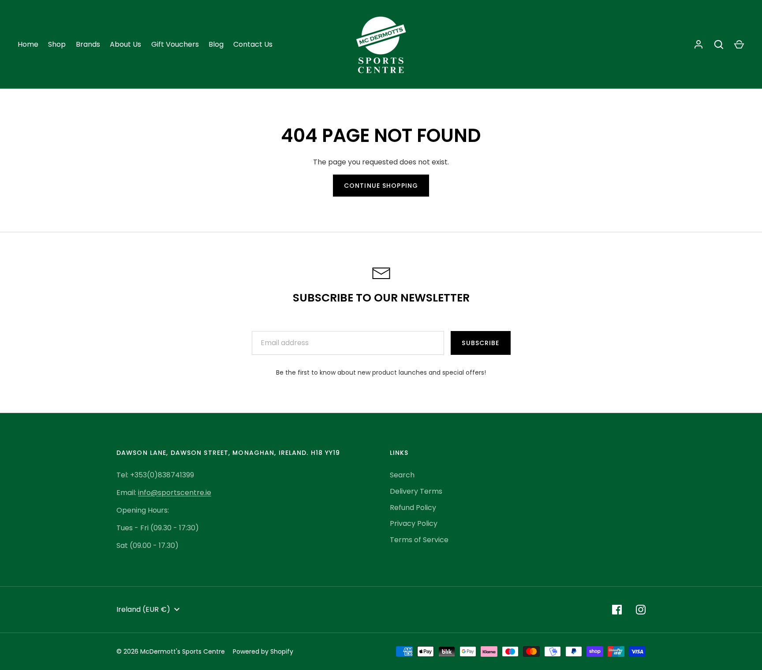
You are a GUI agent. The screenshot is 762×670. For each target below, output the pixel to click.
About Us (125, 44)
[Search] (718, 44)
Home (28, 44)
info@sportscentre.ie (174, 493)
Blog (216, 44)
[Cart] (739, 44)
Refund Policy (413, 507)
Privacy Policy (413, 523)
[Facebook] (617, 609)
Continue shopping (381, 185)
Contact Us (253, 44)
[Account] (698, 44)
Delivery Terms (416, 491)
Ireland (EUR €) (143, 609)
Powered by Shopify (263, 651)
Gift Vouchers (175, 44)
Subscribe (480, 343)
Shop (57, 44)
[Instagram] (640, 609)
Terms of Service (419, 540)
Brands (88, 44)
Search (402, 475)
